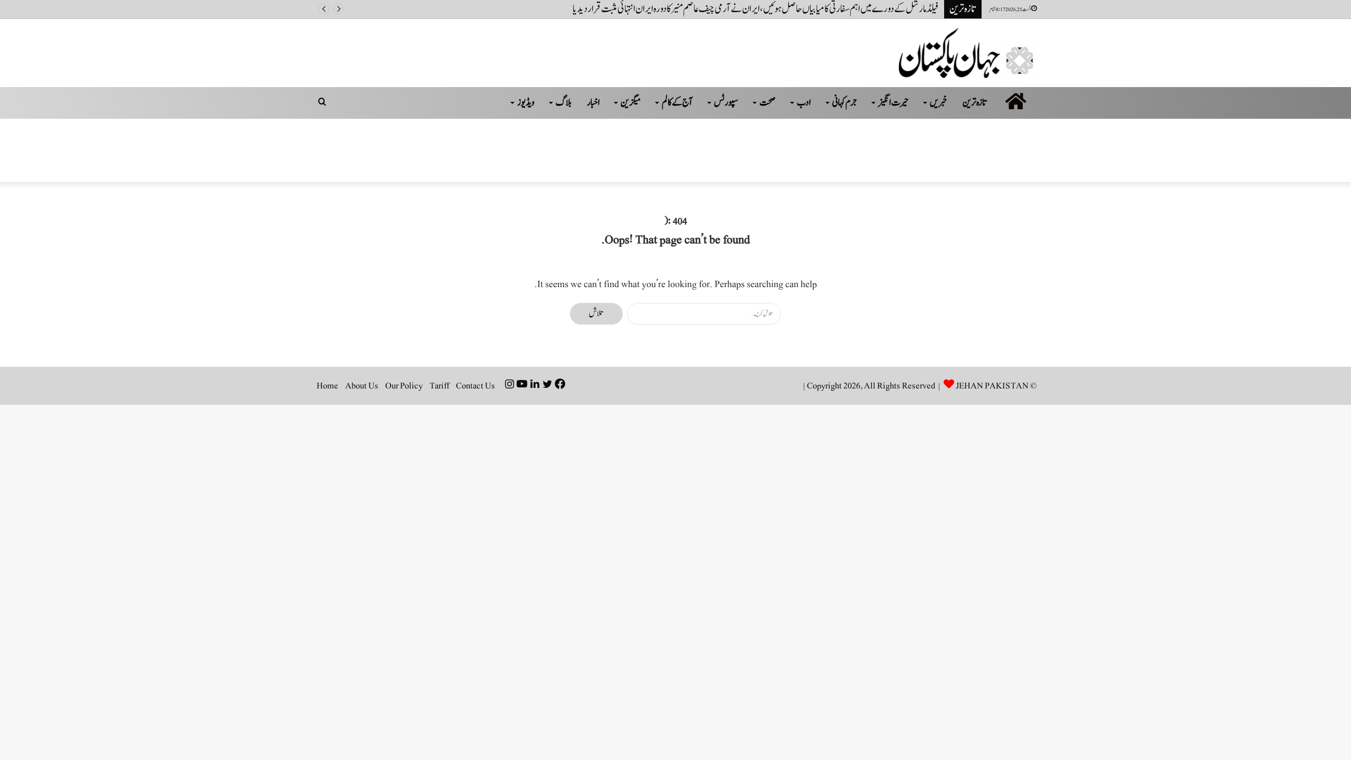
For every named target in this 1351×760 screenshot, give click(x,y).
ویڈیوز (526, 102)
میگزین (631, 102)
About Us (361, 385)
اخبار (593, 102)
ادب (804, 102)
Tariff (439, 385)
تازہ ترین (975, 102)
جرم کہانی (844, 102)
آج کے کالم (677, 102)
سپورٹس (726, 102)
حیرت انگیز (893, 102)
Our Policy (404, 385)
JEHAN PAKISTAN (992, 385)
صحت (767, 102)
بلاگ (564, 102)
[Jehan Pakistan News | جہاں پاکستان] (968, 53)
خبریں (938, 102)
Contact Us (475, 385)
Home (327, 385)
